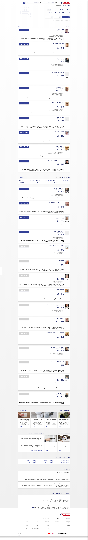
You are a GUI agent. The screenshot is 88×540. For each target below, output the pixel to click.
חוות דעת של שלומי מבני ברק (59, 266)
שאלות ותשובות (56, 521)
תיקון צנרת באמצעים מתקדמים (30, 182)
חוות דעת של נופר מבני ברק (59, 310)
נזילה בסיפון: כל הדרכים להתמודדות (51, 443)
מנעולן (27, 519)
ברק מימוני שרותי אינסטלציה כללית (55, 304)
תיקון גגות (26, 528)
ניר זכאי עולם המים (59, 231)
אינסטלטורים (64, 5)
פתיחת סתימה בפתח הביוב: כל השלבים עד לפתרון (64, 420)
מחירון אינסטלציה (66, 177)
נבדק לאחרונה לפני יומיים (60, 88)
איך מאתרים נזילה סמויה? (37, 436)
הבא (33, 507)
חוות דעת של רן (61, 194)
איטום (48, 519)
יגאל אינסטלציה (60, 117)
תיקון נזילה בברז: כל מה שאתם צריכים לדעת (51, 420)
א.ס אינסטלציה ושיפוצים (58, 72)
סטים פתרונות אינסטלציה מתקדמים (55, 332)
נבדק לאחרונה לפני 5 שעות (60, 394)
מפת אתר (68, 538)
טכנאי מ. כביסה (36, 524)
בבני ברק (55, 9)
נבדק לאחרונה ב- (59, 189)
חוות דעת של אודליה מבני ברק (59, 237)
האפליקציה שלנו (67, 522)
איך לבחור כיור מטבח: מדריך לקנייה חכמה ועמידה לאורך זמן (64, 444)
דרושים (69, 524)
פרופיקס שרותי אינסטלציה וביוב (56, 160)
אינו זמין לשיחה (24, 246)
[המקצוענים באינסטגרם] (52, 533)
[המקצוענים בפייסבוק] (51, 533)
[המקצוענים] (65, 3)
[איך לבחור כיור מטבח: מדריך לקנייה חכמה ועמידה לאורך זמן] (64, 438)
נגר (27, 522)
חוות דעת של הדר (60, 166)
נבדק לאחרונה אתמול (60, 30)
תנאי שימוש (63, 538)
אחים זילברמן (60, 260)
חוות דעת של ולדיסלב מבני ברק (59, 64)
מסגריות (26, 521)
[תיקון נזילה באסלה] (37, 415)
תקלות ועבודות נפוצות (65, 410)
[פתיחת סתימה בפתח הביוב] (64, 415)
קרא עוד (60, 426)
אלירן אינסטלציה (60, 58)
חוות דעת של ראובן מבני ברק (59, 138)
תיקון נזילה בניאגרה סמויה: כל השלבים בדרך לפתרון (24, 420)
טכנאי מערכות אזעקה (35, 528)
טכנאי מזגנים (36, 525)
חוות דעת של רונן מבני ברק (59, 35)
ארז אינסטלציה (60, 146)
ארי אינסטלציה (60, 393)
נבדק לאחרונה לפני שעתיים (60, 133)
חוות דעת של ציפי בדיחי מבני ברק (58, 353)
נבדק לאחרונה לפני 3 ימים (60, 118)
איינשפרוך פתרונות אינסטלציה (56, 347)
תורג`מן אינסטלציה (59, 188)
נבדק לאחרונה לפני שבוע (60, 73)
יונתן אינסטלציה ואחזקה (58, 43)
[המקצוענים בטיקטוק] (53, 533)
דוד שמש (48, 524)
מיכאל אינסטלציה (59, 131)
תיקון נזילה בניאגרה (32, 180)
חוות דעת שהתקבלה (60, 223)
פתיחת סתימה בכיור (66, 182)
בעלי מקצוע (68, 5)
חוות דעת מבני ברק (60, 109)
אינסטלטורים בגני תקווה (48, 460)
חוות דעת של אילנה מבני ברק (59, 367)
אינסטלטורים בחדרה (48, 462)
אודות (69, 519)
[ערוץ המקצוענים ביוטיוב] (49, 533)
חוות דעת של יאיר (60, 339)
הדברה (48, 525)
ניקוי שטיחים (26, 524)
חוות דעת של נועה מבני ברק (59, 152)
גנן (48, 522)
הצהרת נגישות (56, 538)
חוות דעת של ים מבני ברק (59, 93)
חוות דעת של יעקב (60, 123)
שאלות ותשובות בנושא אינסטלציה (35, 434)
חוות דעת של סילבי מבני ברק (59, 281)
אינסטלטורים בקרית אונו (31, 460)
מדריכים (57, 522)
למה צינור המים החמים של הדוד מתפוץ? (35, 443)
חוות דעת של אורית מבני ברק (59, 382)
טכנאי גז (37, 522)
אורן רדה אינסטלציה (59, 87)
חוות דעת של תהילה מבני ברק (59, 79)
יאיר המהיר (61, 275)
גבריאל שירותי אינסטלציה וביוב (56, 245)
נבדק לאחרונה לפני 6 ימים (60, 103)
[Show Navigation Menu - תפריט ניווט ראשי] (18, 2)
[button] (19, 26)
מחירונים (57, 519)
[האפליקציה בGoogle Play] (63, 533)
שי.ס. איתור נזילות (59, 217)
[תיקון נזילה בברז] (51, 415)
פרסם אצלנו (68, 525)
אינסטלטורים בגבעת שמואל (64, 460)
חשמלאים (37, 521)
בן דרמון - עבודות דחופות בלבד (56, 202)
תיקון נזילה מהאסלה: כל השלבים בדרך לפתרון (38, 420)
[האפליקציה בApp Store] (59, 533)
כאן (39, 508)
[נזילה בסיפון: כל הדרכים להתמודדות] (51, 438)
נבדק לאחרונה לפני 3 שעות (60, 362)
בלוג (58, 525)
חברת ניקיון (36, 519)
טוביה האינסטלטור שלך (58, 102)
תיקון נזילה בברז (49, 182)
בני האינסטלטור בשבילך (58, 318)
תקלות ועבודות (56, 524)
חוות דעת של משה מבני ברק (59, 252)
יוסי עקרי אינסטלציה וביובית (57, 361)
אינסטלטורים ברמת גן (31, 462)
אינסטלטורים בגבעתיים (65, 462)
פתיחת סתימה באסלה (65, 180)
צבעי (27, 525)
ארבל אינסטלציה (60, 376)
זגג (48, 528)
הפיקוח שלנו (68, 521)
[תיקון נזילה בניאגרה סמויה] (24, 415)
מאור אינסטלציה (60, 289)
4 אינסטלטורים (60, 29)
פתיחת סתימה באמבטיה (48, 180)
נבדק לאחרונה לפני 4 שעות (60, 319)
